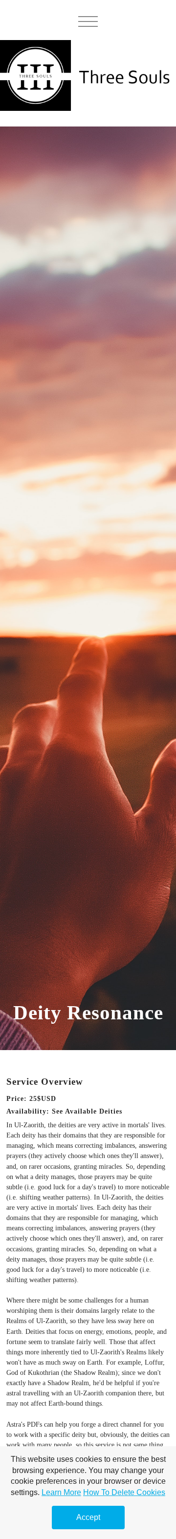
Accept (88, 1517)
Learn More (61, 1492)
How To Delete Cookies (124, 1492)
